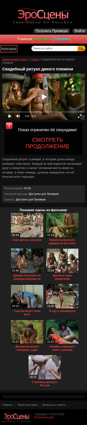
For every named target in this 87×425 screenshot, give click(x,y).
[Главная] (43, 16)
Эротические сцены (14, 59)
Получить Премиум (52, 31)
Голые (34, 59)
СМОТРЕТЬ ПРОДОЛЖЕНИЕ (47, 143)
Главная (24, 39)
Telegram (62, 39)
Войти (80, 31)
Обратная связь (27, 404)
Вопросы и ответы (54, 404)
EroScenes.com (44, 417)
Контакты (43, 39)
